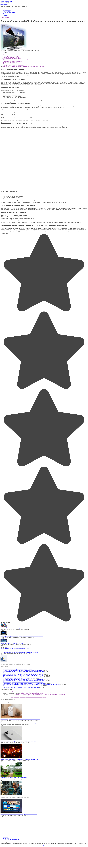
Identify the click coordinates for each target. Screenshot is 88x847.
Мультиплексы (7, 10)
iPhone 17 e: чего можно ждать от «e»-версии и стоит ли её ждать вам (18, 741)
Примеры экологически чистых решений (13, 65)
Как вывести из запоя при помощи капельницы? (31, 693)
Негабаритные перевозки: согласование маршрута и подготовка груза (21, 687)
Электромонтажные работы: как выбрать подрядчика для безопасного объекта (23, 675)
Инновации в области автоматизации (12, 61)
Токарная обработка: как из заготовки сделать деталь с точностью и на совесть (21, 795)
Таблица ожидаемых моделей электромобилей (15, 60)
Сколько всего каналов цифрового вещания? (12, 643)
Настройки (6, 15)
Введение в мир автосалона (10, 54)
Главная (5, 8)
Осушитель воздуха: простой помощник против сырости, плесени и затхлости (23, 674)
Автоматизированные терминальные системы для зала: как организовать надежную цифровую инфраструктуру (31, 684)
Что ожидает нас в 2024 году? (11, 56)
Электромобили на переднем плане (12, 58)
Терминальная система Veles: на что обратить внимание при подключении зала (23, 679)
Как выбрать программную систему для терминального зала (18, 678)
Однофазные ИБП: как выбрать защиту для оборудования (15, 648)
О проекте (5, 837)
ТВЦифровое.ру (4, 4)
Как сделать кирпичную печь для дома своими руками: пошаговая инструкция (32, 691)
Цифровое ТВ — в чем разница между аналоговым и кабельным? (17, 628)
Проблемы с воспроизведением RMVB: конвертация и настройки (27, 695)
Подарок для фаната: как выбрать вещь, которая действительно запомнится (20, 652)
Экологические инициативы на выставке (13, 63)
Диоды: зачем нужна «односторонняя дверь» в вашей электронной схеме (19, 759)
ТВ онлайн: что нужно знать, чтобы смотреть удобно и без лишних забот (19, 814)
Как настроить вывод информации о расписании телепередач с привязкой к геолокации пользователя (39, 694)
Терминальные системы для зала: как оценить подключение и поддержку (22, 685)
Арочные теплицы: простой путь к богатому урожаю (14, 777)
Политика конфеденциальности (11, 839)
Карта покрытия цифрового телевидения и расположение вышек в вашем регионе (22, 636)
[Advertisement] (44, 138)
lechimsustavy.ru (46, 845)
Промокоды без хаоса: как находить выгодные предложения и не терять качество (24, 683)
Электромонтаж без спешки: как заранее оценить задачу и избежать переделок (21, 662)
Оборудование (7, 11)
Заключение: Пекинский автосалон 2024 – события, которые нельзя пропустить (23, 66)
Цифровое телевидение (9, 12)
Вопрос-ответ (6, 14)
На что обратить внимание (9, 62)
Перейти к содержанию (6, 1)
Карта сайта (6, 838)
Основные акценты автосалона (11, 57)
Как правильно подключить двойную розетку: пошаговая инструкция (28, 697)
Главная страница (5, 17)
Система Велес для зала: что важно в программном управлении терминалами (23, 682)
